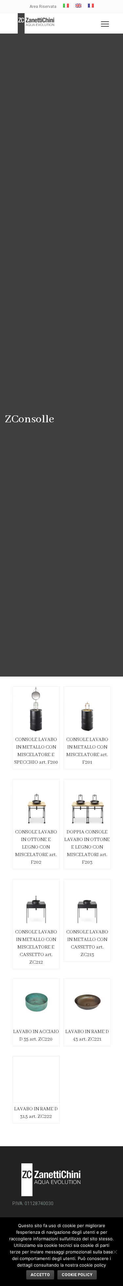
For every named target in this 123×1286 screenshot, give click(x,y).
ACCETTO (40, 1275)
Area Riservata (43, 6)
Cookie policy (77, 1275)
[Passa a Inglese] (78, 6)
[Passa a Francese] (91, 6)
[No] (115, 1252)
